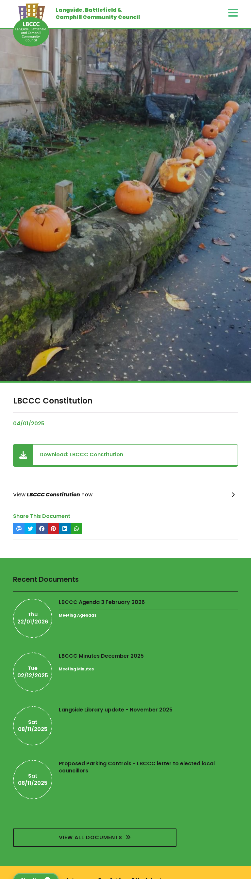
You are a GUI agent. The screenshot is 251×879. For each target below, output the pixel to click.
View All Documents (92, 837)
